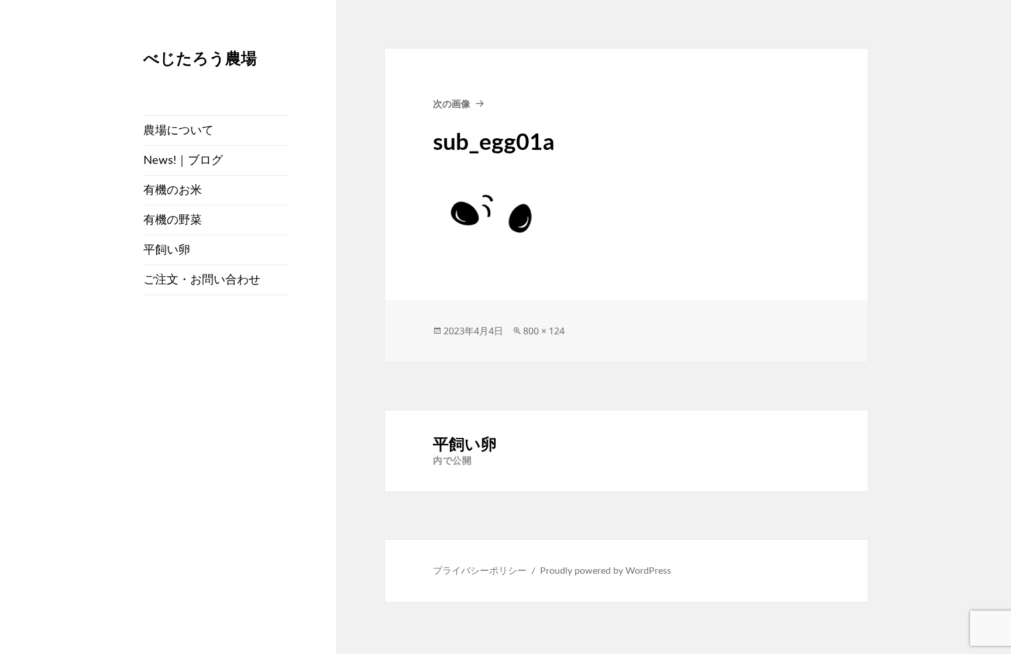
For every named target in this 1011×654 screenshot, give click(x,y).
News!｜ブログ (183, 160)
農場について (178, 130)
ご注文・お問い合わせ (201, 280)
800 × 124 (544, 330)
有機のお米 (172, 190)
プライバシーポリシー (480, 571)
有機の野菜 (172, 220)
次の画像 (451, 103)
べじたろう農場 (200, 58)
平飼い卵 (166, 250)
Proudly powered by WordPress (605, 571)
